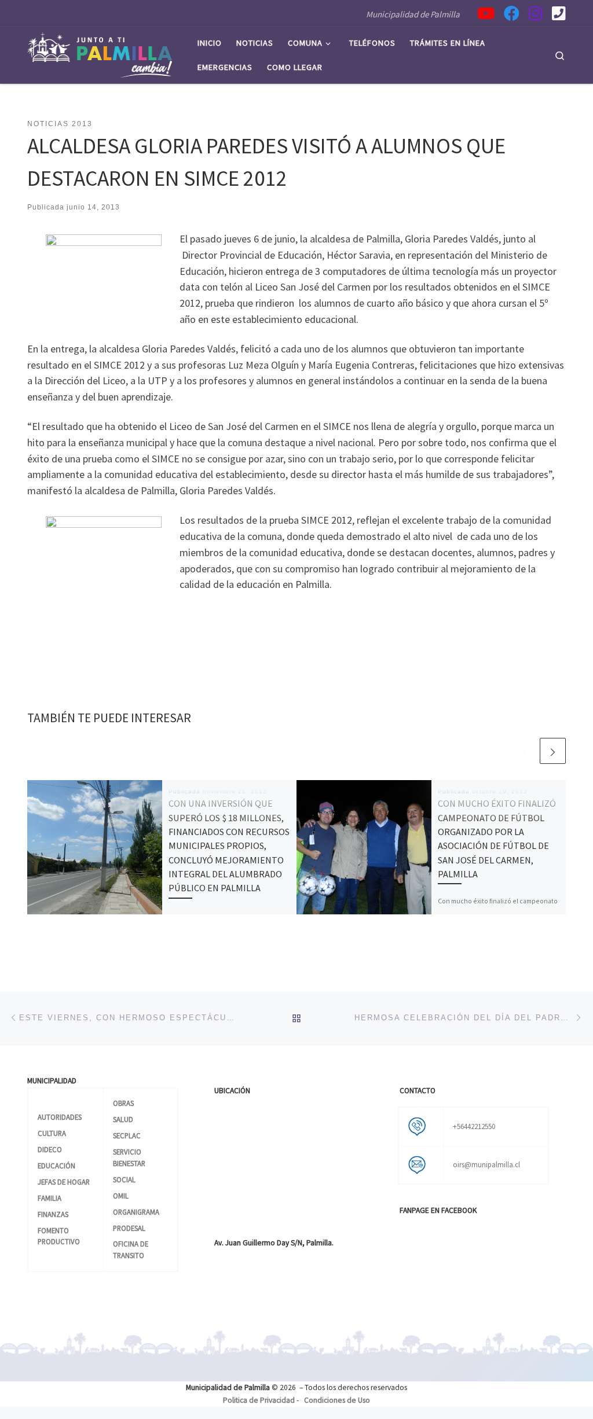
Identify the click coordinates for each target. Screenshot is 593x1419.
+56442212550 (474, 1126)
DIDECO (50, 1149)
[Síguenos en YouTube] (486, 13)
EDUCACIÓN (56, 1165)
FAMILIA (49, 1198)
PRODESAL (129, 1228)
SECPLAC (127, 1135)
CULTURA (52, 1133)
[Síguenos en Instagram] (536, 13)
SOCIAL (124, 1179)
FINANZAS (53, 1214)
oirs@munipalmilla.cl (486, 1164)
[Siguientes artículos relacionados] (553, 751)
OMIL (121, 1195)
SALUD (123, 1119)
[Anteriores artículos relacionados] (525, 751)
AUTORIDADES (60, 1117)
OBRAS (123, 1103)
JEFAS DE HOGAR (64, 1181)
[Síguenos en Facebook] (511, 13)
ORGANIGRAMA (136, 1211)
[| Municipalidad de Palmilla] (99, 53)
